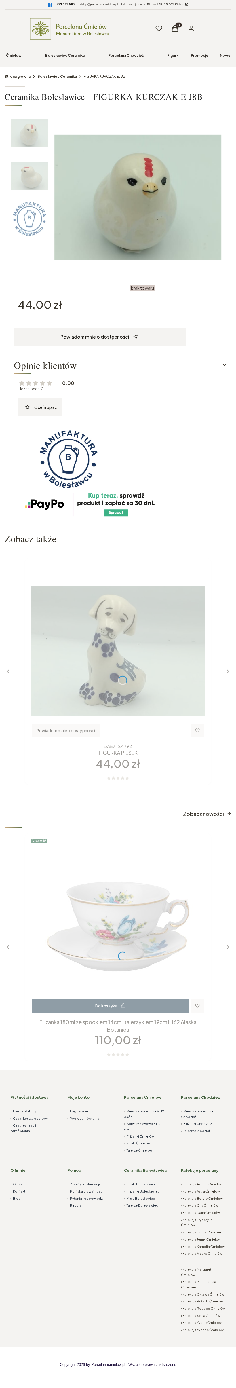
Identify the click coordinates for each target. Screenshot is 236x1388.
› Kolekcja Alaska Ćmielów (201, 1253)
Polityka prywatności (85, 1191)
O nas (16, 1184)
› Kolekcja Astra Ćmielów (200, 1191)
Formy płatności (24, 1111)
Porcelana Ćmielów (142, 1097)
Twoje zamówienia (83, 1118)
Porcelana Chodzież (126, 55)
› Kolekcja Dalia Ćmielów (200, 1212)
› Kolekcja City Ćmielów (199, 1205)
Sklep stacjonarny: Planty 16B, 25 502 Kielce (152, 4)
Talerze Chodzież (195, 1131)
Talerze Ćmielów (138, 1150)
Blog (15, 1198)
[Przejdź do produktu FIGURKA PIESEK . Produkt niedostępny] (118, 651)
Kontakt (17, 1191)
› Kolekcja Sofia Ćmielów (200, 1315)
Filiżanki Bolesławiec (141, 1191)
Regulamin (77, 1205)
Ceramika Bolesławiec (145, 1170)
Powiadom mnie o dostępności (94, 337)
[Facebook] (50, 5)
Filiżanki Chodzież (196, 1123)
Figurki (173, 55)
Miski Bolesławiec (139, 1198)
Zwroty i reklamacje (84, 1184)
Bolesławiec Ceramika (65, 55)
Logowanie (77, 1111)
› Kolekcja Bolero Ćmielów (202, 1198)
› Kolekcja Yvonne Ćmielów (202, 1330)
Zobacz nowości (203, 813)
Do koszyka (106, 1005)
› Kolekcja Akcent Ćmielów (202, 1184)
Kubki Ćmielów (137, 1143)
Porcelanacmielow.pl (108, 1364)
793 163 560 (66, 4)
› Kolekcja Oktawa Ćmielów (202, 1294)
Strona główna (18, 76)
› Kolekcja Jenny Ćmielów (201, 1239)
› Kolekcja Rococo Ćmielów (203, 1308)
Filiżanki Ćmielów (139, 1136)
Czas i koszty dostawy (29, 1118)
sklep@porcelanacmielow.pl (99, 4)
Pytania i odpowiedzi (85, 1198)
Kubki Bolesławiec (140, 1184)
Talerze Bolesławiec (141, 1205)
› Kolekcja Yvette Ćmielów (201, 1322)
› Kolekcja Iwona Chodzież (201, 1232)
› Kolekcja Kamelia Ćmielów (203, 1246)
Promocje (199, 55)
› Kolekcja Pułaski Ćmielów (202, 1301)
